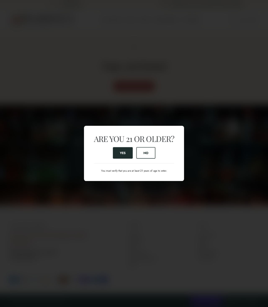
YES (123, 153)
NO (145, 153)
